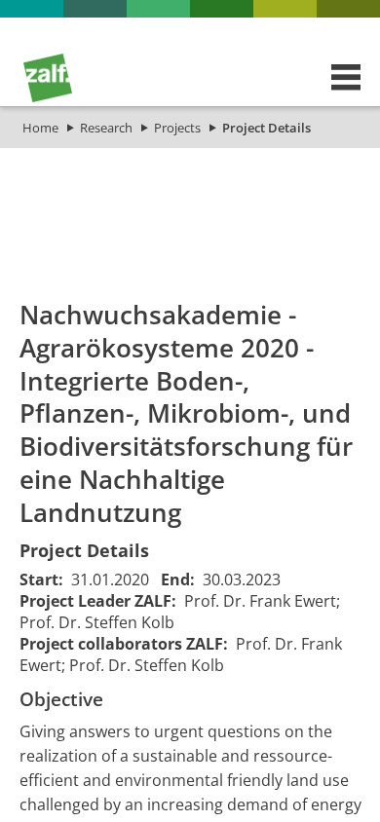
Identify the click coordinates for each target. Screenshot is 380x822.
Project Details (266, 127)
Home (40, 127)
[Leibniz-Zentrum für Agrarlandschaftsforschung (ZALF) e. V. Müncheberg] (47, 97)
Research (106, 127)
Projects (177, 127)
